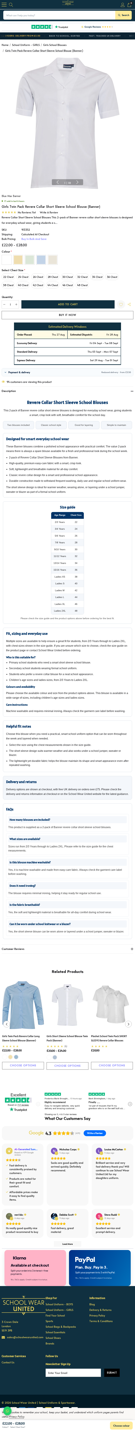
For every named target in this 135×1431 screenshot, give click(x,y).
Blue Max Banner (11, 196)
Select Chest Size (13, 270)
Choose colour (121, 1425)
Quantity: (7, 297)
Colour (7, 252)
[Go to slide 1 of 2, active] (65, 1076)
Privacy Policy (16, 1416)
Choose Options (23, 1065)
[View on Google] (54, 1151)
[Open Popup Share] (129, 304)
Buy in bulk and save (34, 239)
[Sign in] (123, 4)
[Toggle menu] (4, 4)
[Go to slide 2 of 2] (70, 1076)
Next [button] (77, 182)
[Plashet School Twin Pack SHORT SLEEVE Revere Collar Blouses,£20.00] (112, 1005)
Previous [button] (58, 182)
